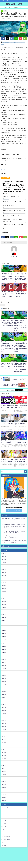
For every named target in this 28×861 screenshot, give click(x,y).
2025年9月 (3, 588)
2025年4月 (3, 604)
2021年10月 (4, 739)
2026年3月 (3, 569)
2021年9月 (3, 742)
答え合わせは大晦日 (5, 836)
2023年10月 (4, 662)
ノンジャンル (4, 820)
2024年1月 (3, 652)
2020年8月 (3, 778)
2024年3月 (3, 646)
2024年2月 (3, 649)
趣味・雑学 (3, 845)
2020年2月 (3, 784)
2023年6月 (3, 675)
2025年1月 (3, 614)
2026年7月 (3, 556)
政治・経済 (3, 823)
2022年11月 (4, 697)
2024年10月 (4, 623)
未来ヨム (14, 256)
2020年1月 (3, 787)
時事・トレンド (4, 826)
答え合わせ (3, 832)
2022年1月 (3, 729)
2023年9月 (3, 665)
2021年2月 (3, 765)
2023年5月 (3, 678)
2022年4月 (3, 720)
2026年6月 (3, 559)
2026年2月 (3, 572)
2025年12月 (4, 578)
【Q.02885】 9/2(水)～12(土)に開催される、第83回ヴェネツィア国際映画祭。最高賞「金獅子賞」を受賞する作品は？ (13, 520)
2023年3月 (3, 684)
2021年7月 (3, 749)
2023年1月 (3, 691)
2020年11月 (4, 768)
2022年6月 (3, 713)
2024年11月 (4, 620)
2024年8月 (3, 630)
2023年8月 (3, 668)
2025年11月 (4, 582)
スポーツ (3, 816)
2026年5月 (3, 562)
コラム (2, 813)
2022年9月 (3, 704)
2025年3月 (3, 607)
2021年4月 (3, 758)
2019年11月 (4, 794)
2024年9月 (3, 627)
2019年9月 (3, 800)
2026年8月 (3, 553)
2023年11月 (4, 659)
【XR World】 (4, 169)
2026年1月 (3, 575)
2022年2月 (3, 726)
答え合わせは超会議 (5, 839)
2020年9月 (3, 774)
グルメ (2, 810)
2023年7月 (3, 672)
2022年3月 (3, 723)
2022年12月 (4, 694)
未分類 (2, 829)
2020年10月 (4, 771)
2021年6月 (3, 752)
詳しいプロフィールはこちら (14, 510)
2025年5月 (3, 601)
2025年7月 (3, 594)
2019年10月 (4, 797)
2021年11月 (4, 736)
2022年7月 (3, 710)
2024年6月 (3, 636)
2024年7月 (3, 633)
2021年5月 (3, 755)
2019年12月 (4, 790)
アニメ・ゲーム (4, 807)
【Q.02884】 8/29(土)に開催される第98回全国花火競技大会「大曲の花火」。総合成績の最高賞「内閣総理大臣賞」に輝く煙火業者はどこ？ (13, 526)
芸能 (2, 10)
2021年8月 (3, 745)
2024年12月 (4, 617)
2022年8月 (3, 707)
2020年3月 (3, 781)
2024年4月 (3, 643)
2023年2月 (3, 688)
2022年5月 (3, 717)
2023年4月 (3, 681)
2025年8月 (3, 591)
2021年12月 (4, 733)
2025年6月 (3, 598)
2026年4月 (3, 566)
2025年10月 (4, 585)
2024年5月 (3, 639)
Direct (6, 10)
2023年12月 (4, 655)
